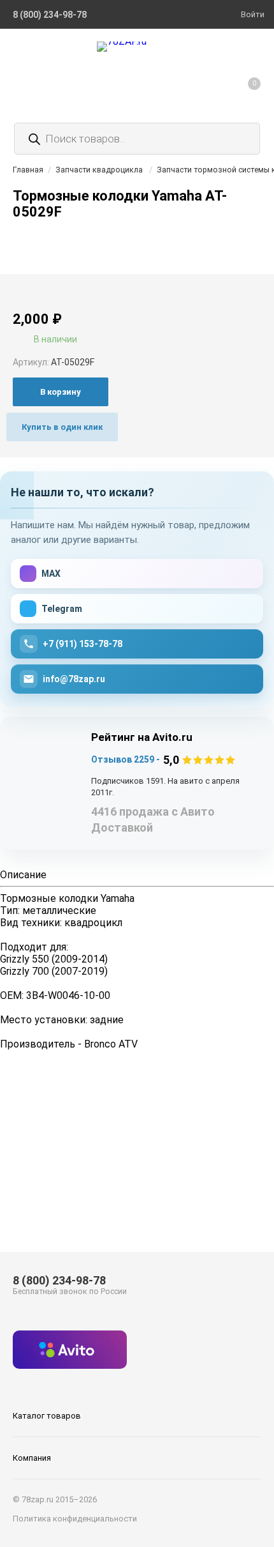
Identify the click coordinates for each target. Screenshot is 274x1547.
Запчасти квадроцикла (99, 169)
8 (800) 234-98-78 (59, 1280)
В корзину (60, 392)
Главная (28, 169)
